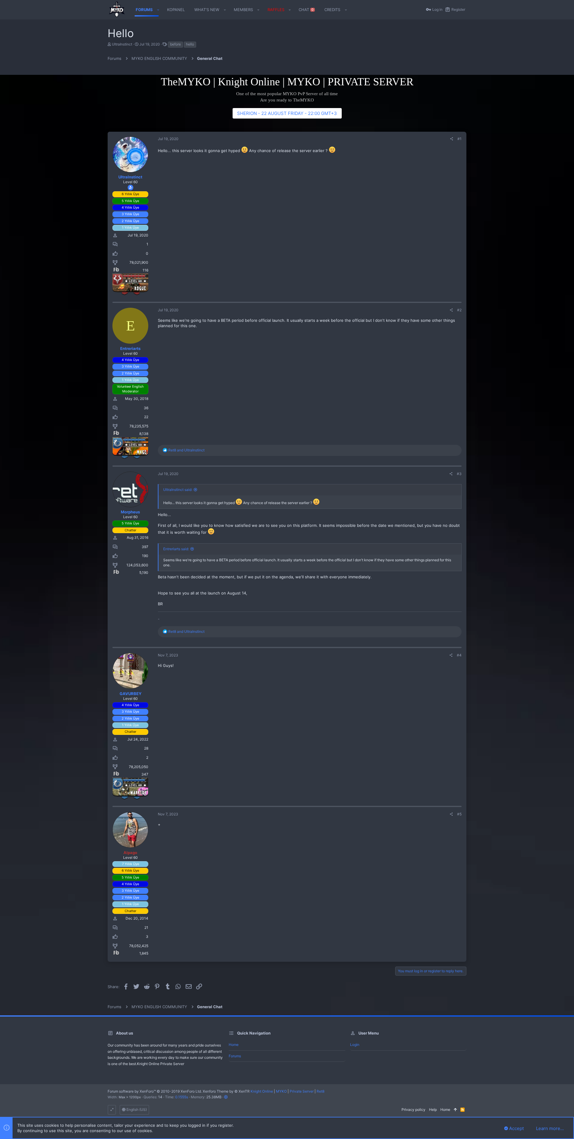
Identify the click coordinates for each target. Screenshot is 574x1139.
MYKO (281, 1091)
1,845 (143, 953)
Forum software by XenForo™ (155, 1091)
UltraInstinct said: (177, 489)
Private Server (302, 1091)
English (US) (136, 1109)
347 (144, 774)
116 (145, 270)
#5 (459, 814)
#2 (459, 310)
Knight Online (262, 1091)
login (354, 1044)
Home (234, 1044)
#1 (459, 139)
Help (433, 1109)
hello (190, 44)
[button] (158, 10)
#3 (459, 473)
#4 (459, 655)
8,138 (143, 433)
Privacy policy (413, 1109)
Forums (235, 1056)
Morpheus (130, 511)
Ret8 (320, 1091)
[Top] (455, 1109)
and (186, 450)
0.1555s (181, 1097)
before (175, 44)
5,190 (143, 572)
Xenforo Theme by (226, 1091)
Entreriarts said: (176, 549)
